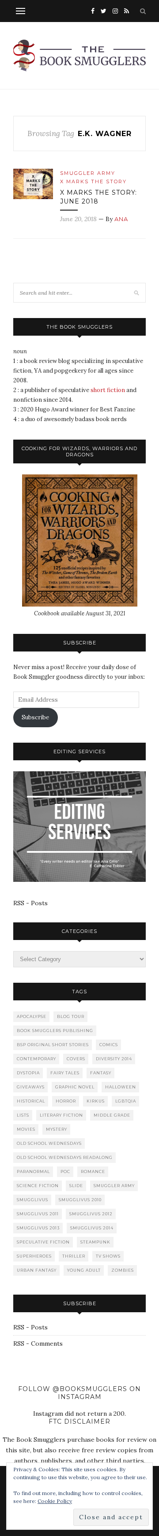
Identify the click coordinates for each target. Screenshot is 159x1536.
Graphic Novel (75, 1086)
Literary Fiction (61, 1115)
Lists (23, 1115)
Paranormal (33, 1171)
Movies (26, 1129)
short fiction (108, 390)
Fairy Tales (65, 1072)
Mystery (56, 1129)
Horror (66, 1101)
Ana (121, 218)
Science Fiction (38, 1185)
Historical (31, 1101)
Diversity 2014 (114, 1058)
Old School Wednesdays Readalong (65, 1157)
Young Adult (84, 1270)
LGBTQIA (125, 1101)
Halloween (120, 1086)
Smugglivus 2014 (92, 1227)
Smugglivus (32, 1199)
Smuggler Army (87, 173)
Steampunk (95, 1242)
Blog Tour (70, 1016)
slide (76, 1185)
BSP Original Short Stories (53, 1044)
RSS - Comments (38, 1343)
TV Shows (108, 1256)
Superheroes (34, 1256)
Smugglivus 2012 (91, 1213)
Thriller (73, 1256)
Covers (76, 1058)
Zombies (122, 1270)
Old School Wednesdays (49, 1143)
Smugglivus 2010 (80, 1199)
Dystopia (28, 1072)
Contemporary (36, 1058)
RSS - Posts (30, 903)
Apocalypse (31, 1016)
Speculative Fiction (43, 1242)
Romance (93, 1171)
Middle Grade (112, 1115)
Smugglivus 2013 (38, 1227)
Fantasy (100, 1072)
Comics (108, 1044)
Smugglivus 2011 (38, 1213)
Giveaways (31, 1086)
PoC (65, 1171)
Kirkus (96, 1101)
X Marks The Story (93, 181)
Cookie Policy (55, 1501)
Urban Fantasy (37, 1270)
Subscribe (35, 717)
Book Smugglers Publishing (55, 1030)
